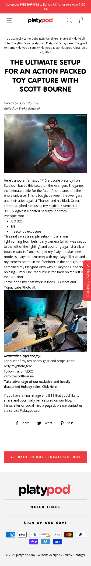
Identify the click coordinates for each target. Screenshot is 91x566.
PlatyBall (65, 39)
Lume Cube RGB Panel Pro (41, 39)
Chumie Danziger (74, 555)
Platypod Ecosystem (59, 43)
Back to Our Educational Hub (49, 457)
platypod (38, 43)
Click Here (50, 386)
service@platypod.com (25, 410)
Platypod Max (50, 48)
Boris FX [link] (53, 282)
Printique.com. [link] (14, 216)
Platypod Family (28, 48)
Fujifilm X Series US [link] (63, 205)
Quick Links (45, 507)
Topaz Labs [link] (12, 287)
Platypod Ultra (70, 48)
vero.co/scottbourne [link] (19, 376)
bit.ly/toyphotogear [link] (18, 366)
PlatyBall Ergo (21, 43)
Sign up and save (45, 523)
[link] (60, 251)
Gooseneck (14, 39)
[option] (45, 6)
